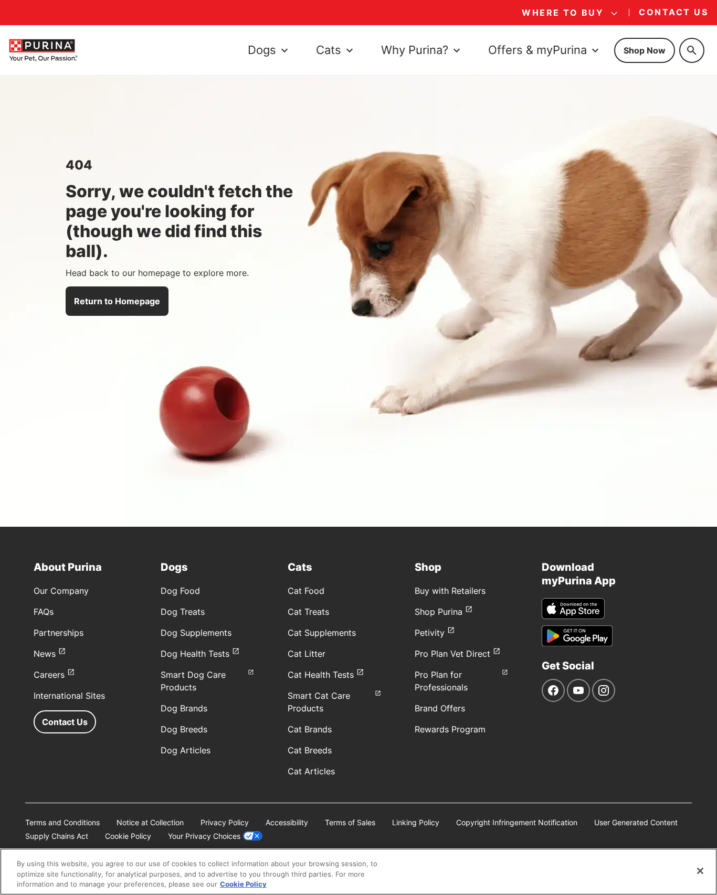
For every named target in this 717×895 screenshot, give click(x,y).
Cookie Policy (128, 836)
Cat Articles (311, 771)
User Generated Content (636, 822)
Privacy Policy (225, 822)
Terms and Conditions (62, 822)
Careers (49, 674)
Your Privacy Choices (204, 836)
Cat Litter (306, 653)
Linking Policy (415, 822)
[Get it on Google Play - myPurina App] (577, 635)
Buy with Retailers (450, 590)
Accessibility (287, 822)
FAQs (44, 611)
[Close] (700, 870)
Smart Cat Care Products (319, 701)
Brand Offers (440, 708)
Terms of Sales (350, 822)
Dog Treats (183, 611)
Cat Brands (310, 729)
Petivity (430, 632)
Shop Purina (438, 611)
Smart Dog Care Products (193, 680)
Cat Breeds (310, 750)
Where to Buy (563, 12)
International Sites (69, 695)
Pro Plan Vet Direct (452, 653)
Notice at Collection (150, 822)
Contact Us (65, 722)
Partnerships (58, 632)
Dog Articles (185, 750)
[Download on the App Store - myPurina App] (573, 608)
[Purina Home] (43, 50)
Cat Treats (308, 611)
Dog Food (180, 590)
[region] (358, 871)
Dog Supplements (196, 632)
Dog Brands (184, 708)
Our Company (61, 590)
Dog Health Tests (195, 653)
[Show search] (691, 50)
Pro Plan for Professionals (441, 680)
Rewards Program (450, 729)
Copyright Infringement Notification (516, 822)
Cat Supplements (322, 632)
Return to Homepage (117, 301)
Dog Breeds (184, 729)
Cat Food (306, 590)
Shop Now (645, 50)
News (45, 653)
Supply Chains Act (56, 836)
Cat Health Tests (321, 674)
